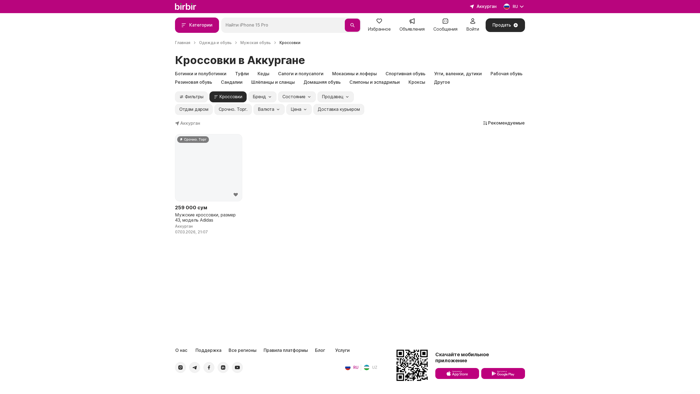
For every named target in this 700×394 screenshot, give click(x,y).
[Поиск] (352, 25)
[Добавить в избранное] (235, 195)
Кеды (263, 73)
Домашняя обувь (322, 82)
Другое (442, 82)
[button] (379, 25)
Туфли (242, 73)
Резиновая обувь (193, 82)
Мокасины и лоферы (354, 73)
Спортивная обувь (405, 73)
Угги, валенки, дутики (458, 73)
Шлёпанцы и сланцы (273, 82)
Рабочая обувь (507, 73)
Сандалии (232, 82)
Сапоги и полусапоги (300, 73)
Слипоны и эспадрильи (374, 82)
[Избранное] (379, 22)
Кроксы (417, 82)
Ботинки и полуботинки (200, 73)
